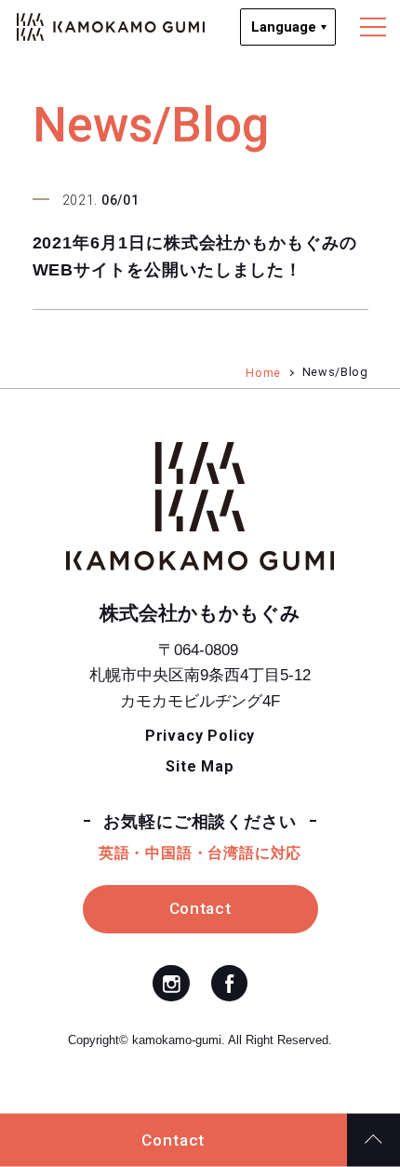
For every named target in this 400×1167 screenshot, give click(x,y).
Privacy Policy (200, 735)
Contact (173, 1140)
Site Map (199, 766)
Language (283, 27)
